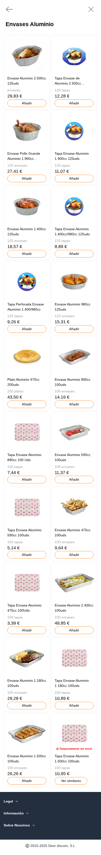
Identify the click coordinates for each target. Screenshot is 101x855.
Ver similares (71, 781)
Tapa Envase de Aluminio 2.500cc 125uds (68, 83)
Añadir (27, 103)
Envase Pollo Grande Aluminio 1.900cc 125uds (23, 159)
